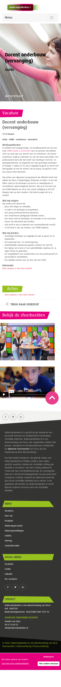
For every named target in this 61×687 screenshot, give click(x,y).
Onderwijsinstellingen (14, 531)
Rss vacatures (11, 579)
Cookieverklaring (23, 646)
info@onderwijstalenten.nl (16, 628)
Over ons (9, 516)
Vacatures (9, 511)
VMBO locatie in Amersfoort (18, 151)
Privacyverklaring (40, 646)
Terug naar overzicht (24, 304)
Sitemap (8, 541)
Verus (55, 643)
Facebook (9, 564)
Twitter (8, 569)
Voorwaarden (8, 646)
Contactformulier (12, 546)
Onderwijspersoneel (13, 526)
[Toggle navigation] (51, 17)
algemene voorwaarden (18, 449)
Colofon (8, 536)
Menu (8, 17)
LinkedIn (8, 574)
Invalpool (9, 521)
